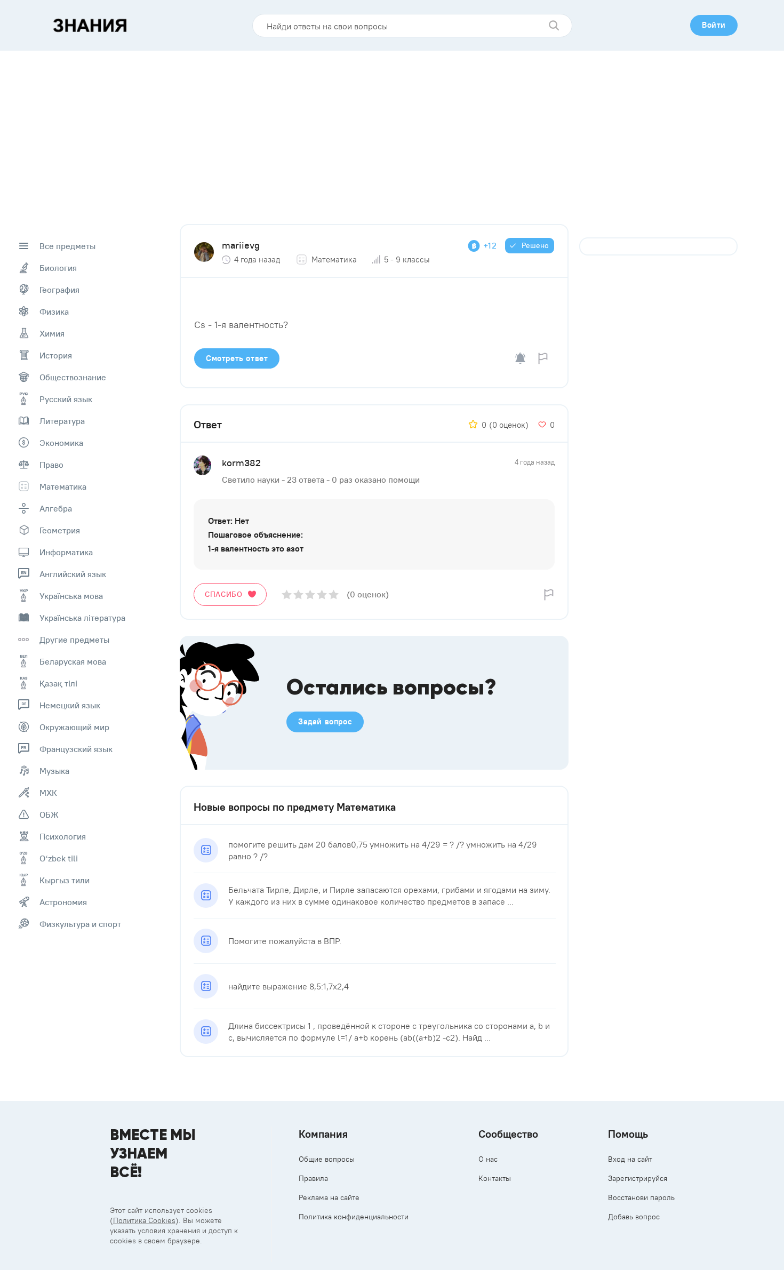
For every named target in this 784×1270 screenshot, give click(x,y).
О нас (488, 1159)
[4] (322, 594)
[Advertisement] (392, 130)
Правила (313, 1178)
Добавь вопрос (634, 1216)
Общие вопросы (327, 1159)
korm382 (241, 463)
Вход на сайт (630, 1159)
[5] (334, 594)
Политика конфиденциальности (354, 1216)
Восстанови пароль (641, 1197)
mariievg (241, 245)
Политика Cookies (144, 1220)
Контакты (494, 1178)
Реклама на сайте (329, 1197)
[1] (287, 594)
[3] (310, 594)
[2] (298, 594)
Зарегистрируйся (637, 1178)
